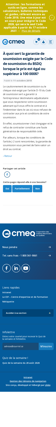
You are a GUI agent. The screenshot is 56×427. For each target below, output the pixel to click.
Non (37, 188)
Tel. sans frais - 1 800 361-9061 (19, 255)
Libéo (47, 385)
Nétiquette (8, 301)
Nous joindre (9, 247)
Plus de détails (31, 31)
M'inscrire (46, 346)
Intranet (6, 292)
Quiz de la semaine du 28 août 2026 (21, 362)
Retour (8, 156)
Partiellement (22, 188)
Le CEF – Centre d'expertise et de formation (25, 296)
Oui (7, 188)
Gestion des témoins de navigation (28, 381)
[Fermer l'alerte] (52, 17)
